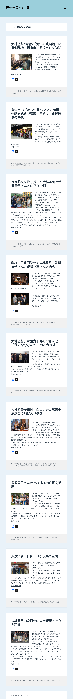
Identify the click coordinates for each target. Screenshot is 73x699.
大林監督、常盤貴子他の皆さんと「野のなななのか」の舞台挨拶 (34, 343)
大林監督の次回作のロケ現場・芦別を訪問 (36, 622)
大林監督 (22, 466)
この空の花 (36, 91)
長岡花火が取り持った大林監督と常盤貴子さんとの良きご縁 (36, 184)
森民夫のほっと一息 (17, 7)
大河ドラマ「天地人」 (30, 537)
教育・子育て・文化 (30, 464)
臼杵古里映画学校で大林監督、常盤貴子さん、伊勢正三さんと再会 (36, 264)
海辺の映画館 (52, 91)
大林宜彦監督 (44, 91)
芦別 (57, 244)
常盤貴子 (52, 244)
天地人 (52, 537)
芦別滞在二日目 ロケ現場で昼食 (34, 556)
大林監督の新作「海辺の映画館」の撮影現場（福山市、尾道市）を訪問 (36, 46)
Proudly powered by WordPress (20, 695)
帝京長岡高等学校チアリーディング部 (36, 466)
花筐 (58, 91)
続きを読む (16, 74)
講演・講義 (27, 91)
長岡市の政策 (52, 464)
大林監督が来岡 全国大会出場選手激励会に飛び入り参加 (36, 411)
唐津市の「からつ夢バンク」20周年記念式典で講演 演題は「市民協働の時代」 (36, 113)
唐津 (53, 163)
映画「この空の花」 (30, 163)
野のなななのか (25, 165)
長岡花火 (21, 246)
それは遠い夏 (49, 322)
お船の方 (41, 537)
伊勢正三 (56, 322)
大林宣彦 (58, 163)
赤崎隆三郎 (17, 165)
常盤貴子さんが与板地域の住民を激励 (36, 485)
